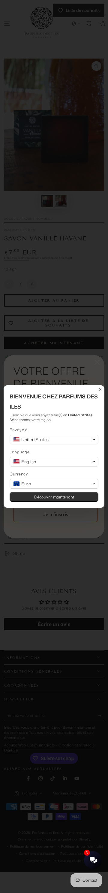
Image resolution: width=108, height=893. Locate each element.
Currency (19, 474)
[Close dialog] (100, 389)
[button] (54, 439)
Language (19, 452)
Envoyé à (19, 429)
